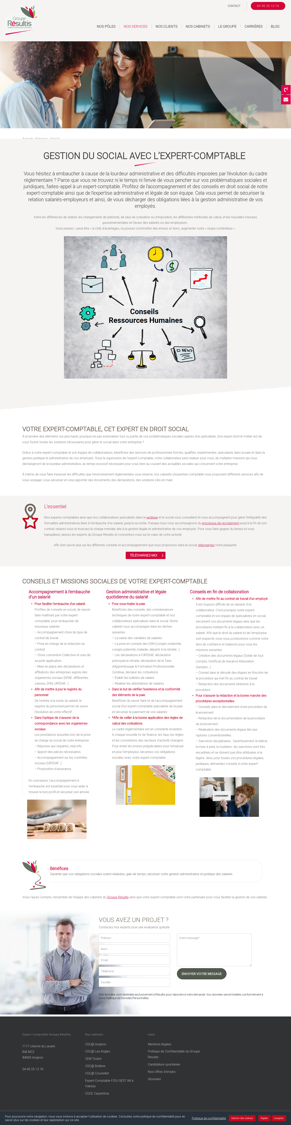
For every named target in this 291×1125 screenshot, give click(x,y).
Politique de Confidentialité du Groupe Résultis (174, 1054)
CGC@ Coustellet (97, 1073)
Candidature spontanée (164, 1064)
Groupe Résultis (118, 897)
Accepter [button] (279, 1118)
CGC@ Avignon (95, 1044)
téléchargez (206, 545)
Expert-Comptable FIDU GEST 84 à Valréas (109, 1083)
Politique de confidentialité (209, 1118)
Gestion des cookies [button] (242, 1118)
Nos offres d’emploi (161, 1072)
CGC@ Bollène (95, 1066)
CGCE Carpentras (97, 1093)
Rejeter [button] (264, 1118)
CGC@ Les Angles (97, 1051)
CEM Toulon (93, 1059)
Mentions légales (159, 1044)
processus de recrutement (220, 523)
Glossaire (154, 1079)
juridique (152, 517)
